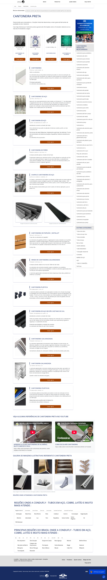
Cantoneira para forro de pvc (84, 119)
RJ (15, 538)
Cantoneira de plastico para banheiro (84, 141)
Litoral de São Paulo (68, 510)
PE (41, 538)
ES (23, 538)
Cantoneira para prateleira (84, 53)
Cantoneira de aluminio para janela (84, 129)
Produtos (57, 1)
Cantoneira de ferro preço (84, 113)
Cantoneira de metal (82, 116)
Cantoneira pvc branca (83, 199)
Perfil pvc (79, 266)
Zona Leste (48, 510)
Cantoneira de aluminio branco (83, 68)
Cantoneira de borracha (83, 93)
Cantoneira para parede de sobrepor (84, 83)
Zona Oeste (35, 510)
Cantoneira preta (81, 110)
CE (48, 538)
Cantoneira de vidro (82, 56)
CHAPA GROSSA (81, 246)
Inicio (44, 1)
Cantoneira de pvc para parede (83, 163)
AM (58, 538)
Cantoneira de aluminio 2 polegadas (83, 180)
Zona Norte (27, 510)
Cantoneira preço (81, 122)
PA (62, 538)
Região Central (19, 510)
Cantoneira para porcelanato (84, 211)
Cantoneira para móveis (83, 59)
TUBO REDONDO (81, 249)
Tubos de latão (81, 237)
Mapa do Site (87, 559)
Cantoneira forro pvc (82, 151)
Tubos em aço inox (82, 234)
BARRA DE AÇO (81, 257)
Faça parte (88, 1)
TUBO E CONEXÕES (82, 263)
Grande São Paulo (58, 510)
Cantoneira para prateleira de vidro (84, 172)
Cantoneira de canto (82, 156)
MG (19, 538)
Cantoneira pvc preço (82, 222)
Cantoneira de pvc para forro (84, 145)
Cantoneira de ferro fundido (84, 159)
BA (45, 538)
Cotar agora (19, 59)
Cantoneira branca (82, 87)
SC (34, 538)
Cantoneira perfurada (83, 99)
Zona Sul (42, 510)
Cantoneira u (80, 125)
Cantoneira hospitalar (83, 219)
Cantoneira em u (47, 10)
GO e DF (53, 538)
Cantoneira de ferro (82, 202)
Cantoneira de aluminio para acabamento (84, 185)
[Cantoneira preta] (19, 40)
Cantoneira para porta (83, 196)
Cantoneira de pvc (81, 208)
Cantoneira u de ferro (30, 10)
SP (27, 538)
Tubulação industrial (82, 251)
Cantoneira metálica (82, 105)
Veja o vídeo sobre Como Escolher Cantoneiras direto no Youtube (73, 447)
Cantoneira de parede (82, 90)
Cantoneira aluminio (82, 64)
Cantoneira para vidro (83, 108)
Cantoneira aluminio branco (84, 102)
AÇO (78, 260)
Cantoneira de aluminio (83, 193)
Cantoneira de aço (81, 72)
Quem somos (72, 1)
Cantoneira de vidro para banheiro (83, 79)
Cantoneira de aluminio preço (83, 189)
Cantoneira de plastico (56, 10)
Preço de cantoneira (66, 10)
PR (30, 538)
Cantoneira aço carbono (83, 176)
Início (63, 559)
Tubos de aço (80, 240)
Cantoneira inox (39, 10)
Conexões (79, 254)
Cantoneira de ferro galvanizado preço (82, 136)
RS (37, 538)
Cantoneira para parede (83, 62)
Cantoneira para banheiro (84, 214)
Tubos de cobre (81, 231)
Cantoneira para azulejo (83, 96)
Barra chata (80, 243)
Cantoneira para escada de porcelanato (84, 168)
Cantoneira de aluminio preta (85, 133)
